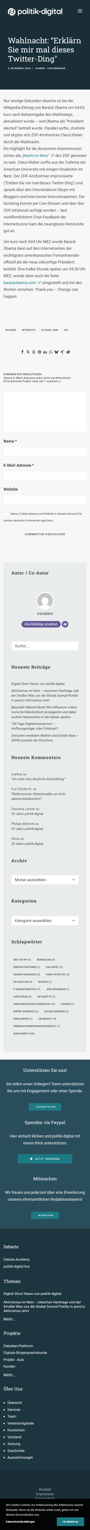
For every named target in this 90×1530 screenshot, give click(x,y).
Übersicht (14, 1403)
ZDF (66, 330)
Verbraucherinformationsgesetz (36, 1026)
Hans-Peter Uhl (57, 974)
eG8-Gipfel (54, 967)
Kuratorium (16, 1430)
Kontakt (45, 1489)
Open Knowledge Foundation (34, 1004)
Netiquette (46, 996)
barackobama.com (19, 282)
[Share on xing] (62, 352)
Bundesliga (46, 959)
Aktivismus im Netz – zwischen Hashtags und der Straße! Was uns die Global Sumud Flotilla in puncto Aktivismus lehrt (44, 1306)
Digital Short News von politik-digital (32, 1294)
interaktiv (28, 330)
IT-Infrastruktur (26, 989)
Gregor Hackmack (26, 974)
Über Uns (12, 1389)
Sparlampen (23, 1018)
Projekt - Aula (13, 1360)
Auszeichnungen (20, 1457)
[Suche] (45, 646)
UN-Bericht (47, 1018)
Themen (12, 1281)
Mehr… (9, 1319)
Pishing (67, 1004)
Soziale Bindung (56, 1011)
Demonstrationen (26, 967)
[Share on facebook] (22, 352)
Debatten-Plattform (18, 1346)
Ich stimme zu (70, 1521)
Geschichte (15, 1451)
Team (11, 1416)
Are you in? (22, 959)
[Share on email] (67, 352)
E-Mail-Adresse (18, 465)
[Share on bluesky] (56, 352)
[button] (80, 11)
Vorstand (14, 1437)
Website (10, 489)
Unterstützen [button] (46, 1107)
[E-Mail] (65, 624)
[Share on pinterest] (39, 352)
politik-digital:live (16, 1266)
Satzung (13, 1444)
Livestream (22, 996)
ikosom (44, 982)
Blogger (10, 330)
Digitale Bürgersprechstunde (25, 1353)
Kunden (9, 1366)
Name (10, 441)
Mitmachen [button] (45, 1215)
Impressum (45, 1494)
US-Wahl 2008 (49, 330)
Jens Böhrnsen (57, 989)
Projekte (11, 1333)
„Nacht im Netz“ (35, 155)
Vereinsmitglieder (20, 1423)
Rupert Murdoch (25, 1011)
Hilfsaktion (22, 982)
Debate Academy (16, 1259)
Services (13, 1410)
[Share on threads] (33, 352)
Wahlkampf (24, 1033)
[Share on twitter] (28, 352)
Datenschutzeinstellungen (20, 1521)
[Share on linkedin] (45, 352)
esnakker (59, 68)
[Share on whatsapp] (50, 352)
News (41, 68)
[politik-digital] (35, 12)
